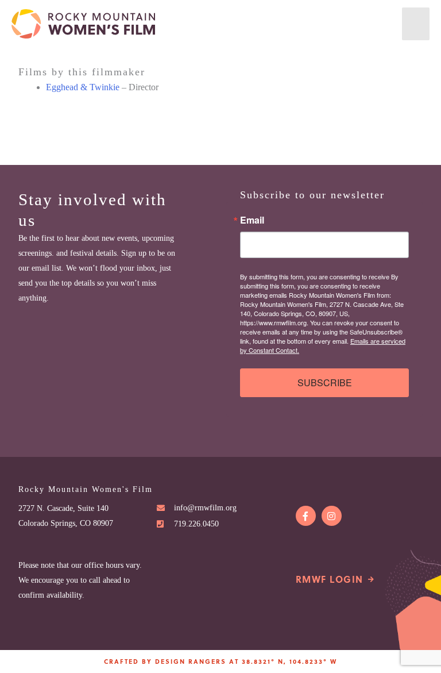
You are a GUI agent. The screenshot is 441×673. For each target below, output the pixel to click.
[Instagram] (332, 516)
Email (252, 220)
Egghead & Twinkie (82, 87)
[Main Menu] (416, 23)
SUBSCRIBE (324, 382)
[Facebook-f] (306, 516)
